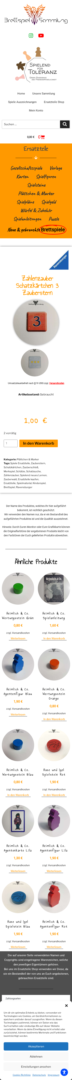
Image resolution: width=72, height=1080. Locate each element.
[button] (66, 1005)
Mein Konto (36, 110)
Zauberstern (38, 463)
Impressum (53, 1075)
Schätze (20, 471)
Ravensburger (24, 487)
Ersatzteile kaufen (28, 479)
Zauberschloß (30, 467)
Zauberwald (10, 479)
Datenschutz (39, 1075)
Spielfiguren (46, 176)
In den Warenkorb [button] (54, 638)
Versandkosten (56, 383)
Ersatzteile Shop (54, 102)
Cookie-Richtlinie (22, 1075)
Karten (22, 176)
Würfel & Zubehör (36, 210)
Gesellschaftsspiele (26, 168)
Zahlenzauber (11, 475)
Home (21, 93)
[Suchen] (65, 124)
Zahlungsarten (13, 998)
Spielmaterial (24, 483)
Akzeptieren (36, 1046)
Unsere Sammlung (43, 93)
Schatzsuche (33, 471)
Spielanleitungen (27, 218)
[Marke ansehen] (58, 268)
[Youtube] (41, 35)
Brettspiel (9, 487)
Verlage (55, 168)
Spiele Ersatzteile (20, 463)
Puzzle (54, 218)
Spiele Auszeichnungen (22, 102)
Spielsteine (36, 185)
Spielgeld (48, 202)
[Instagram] (31, 35)
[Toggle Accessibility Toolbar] (64, 1072)
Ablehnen (36, 1056)
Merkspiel (9, 471)
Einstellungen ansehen (36, 1066)
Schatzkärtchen (12, 467)
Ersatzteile (10, 483)
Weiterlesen (18, 638)
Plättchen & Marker (36, 193)
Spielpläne (25, 202)
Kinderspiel (39, 483)
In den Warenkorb (38, 443)
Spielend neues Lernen (33, 475)
